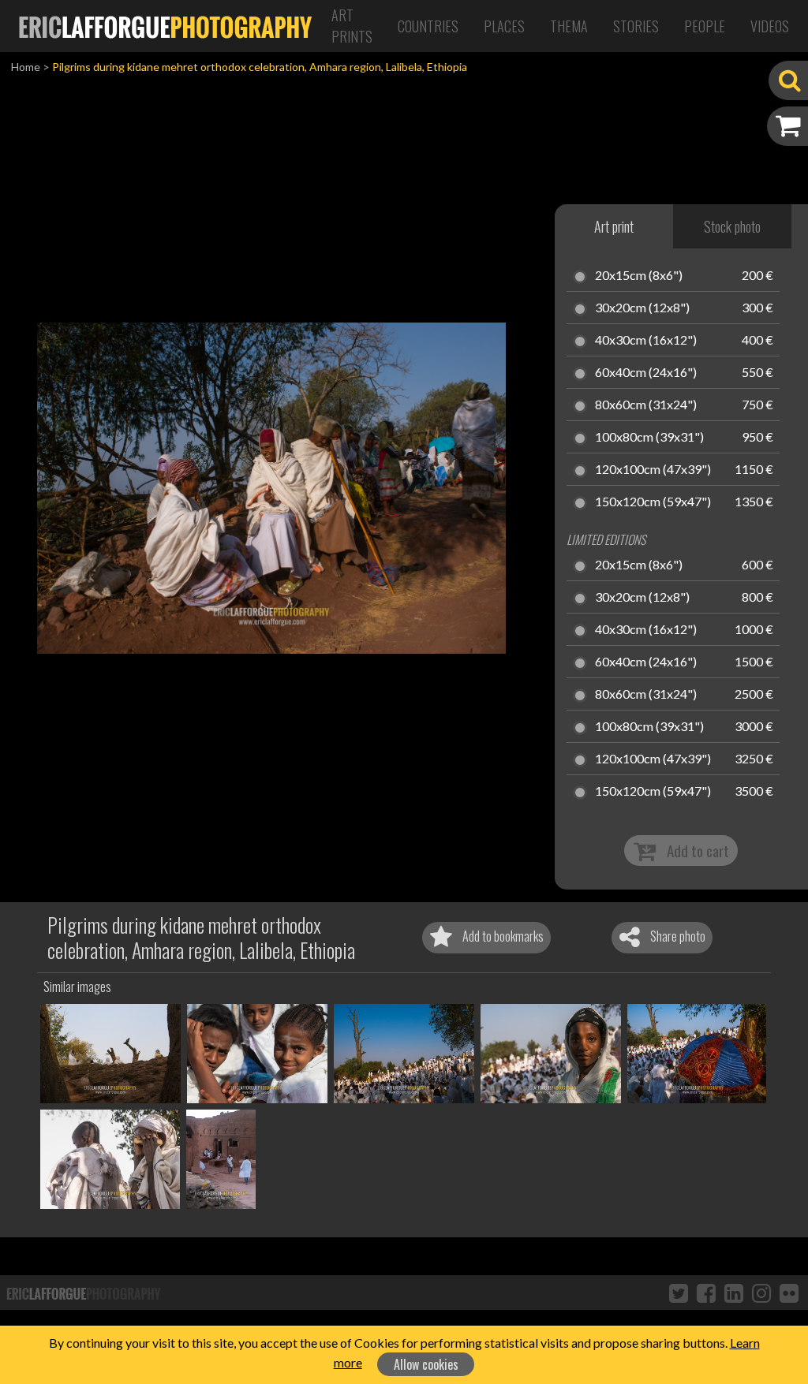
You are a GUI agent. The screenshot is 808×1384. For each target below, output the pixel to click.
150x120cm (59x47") (653, 502)
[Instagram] (761, 1292)
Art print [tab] (614, 226)
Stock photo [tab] (732, 226)
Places (504, 26)
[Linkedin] (733, 1292)
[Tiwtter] (678, 1292)
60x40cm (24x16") (646, 373)
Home (25, 66)
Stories (636, 26)
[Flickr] (789, 1292)
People (704, 26)
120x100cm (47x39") (653, 470)
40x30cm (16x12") (646, 340)
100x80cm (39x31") (649, 437)
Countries (428, 26)
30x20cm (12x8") (642, 308)
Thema (569, 26)
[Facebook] (706, 1292)
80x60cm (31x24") (646, 405)
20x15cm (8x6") (639, 276)
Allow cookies (426, 1364)
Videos (769, 26)
